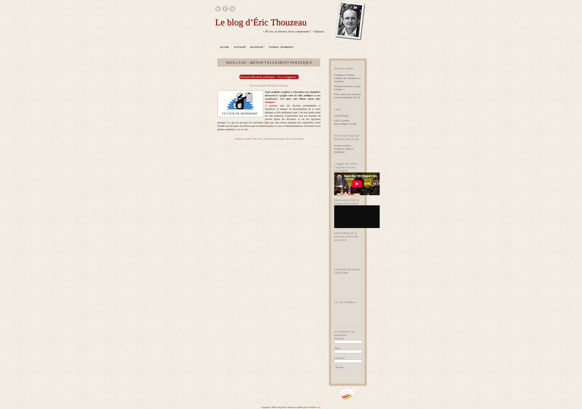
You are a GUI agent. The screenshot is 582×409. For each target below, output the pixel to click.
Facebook (225, 9)
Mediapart (270, 102)
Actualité (240, 47)
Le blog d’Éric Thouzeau (261, 22)
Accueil (224, 47)
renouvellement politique (274, 138)
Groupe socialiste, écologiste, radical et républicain (344, 148)
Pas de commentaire (295, 138)
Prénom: (339, 338)
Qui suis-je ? (257, 47)
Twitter (218, 9)
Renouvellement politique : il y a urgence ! (269, 77)
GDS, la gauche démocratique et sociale (345, 122)
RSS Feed (232, 9)
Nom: (337, 348)
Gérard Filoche (341, 115)
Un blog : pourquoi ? (281, 47)
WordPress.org (315, 407)
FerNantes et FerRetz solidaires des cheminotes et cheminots (347, 78)
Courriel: (339, 357)
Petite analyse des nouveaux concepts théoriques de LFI (347, 96)
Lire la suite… (243, 129)
